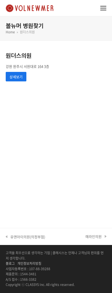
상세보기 (16, 76)
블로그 (10, 263)
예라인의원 (93, 236)
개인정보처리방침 (29, 263)
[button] (103, 8)
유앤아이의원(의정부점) (25, 237)
